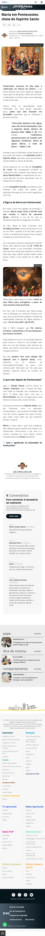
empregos (6, 835)
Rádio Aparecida (34, 806)
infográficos (30, 754)
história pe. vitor (32, 835)
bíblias (4, 868)
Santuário (7, 732)
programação (7, 813)
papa (27, 767)
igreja (28, 751)
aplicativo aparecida (33, 736)
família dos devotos (9, 763)
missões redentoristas (34, 847)
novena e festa (8, 782)
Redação (30, 732)
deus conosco (7, 871)
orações (28, 764)
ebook (28, 880)
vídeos (4, 799)
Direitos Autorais (16, 920)
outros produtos (8, 877)
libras (28, 758)
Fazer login (13, 516)
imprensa (5, 770)
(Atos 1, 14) (25, 146)
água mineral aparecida (11, 740)
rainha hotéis (7, 792)
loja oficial (6, 776)
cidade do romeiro (9, 743)
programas (30, 823)
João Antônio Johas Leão (22, 472)
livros (4, 874)
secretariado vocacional (34, 859)
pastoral (5, 789)
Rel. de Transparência (17, 911)
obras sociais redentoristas (30, 854)
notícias (5, 779)
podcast (28, 817)
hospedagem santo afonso (35, 839)
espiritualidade (31, 748)
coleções (29, 874)
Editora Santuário (11, 864)
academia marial (8, 736)
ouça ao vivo (30, 813)
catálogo (29, 884)
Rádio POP (8, 831)
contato (5, 756)
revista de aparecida (11, 795)
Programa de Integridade (18, 915)
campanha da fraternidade (31, 741)
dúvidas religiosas (32, 745)
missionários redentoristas (30, 843)
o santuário (6, 786)
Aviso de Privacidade (17, 907)
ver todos (37, 634)
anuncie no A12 (32, 774)
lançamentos (30, 877)
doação (5, 760)
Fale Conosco (29, 920)
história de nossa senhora (11, 766)
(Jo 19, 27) (29, 322)
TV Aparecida (9, 806)
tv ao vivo (5, 817)
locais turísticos (8, 773)
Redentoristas (33, 831)
